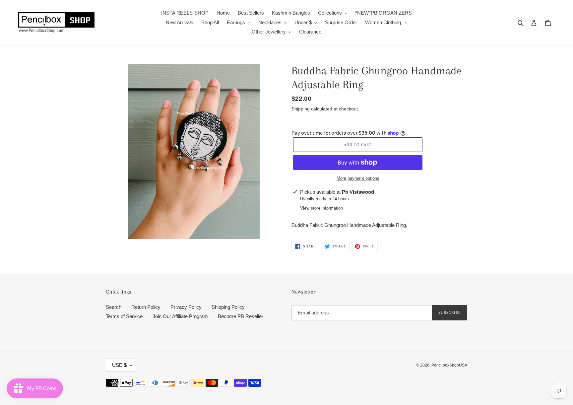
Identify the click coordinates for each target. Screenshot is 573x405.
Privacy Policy (186, 307)
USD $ (119, 365)
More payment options (358, 178)
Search (113, 307)
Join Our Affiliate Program (180, 316)
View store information (321, 208)
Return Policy (145, 307)
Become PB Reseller (240, 316)
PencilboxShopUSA (449, 365)
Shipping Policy (228, 307)
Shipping (300, 108)
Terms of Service (124, 316)
